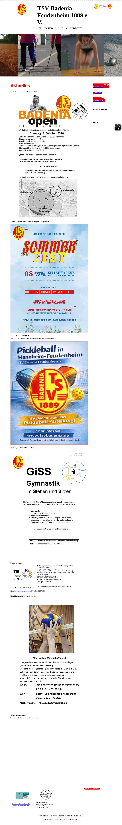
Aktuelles (31, 37)
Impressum (49, 819)
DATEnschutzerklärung (66, 819)
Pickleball (31, 53)
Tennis (33, 55)
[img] (21, 9)
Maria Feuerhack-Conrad (24, 591)
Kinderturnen (30, 46)
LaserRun (32, 48)
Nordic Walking (29, 50)
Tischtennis (31, 57)
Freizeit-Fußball (28, 41)
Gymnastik (31, 43)
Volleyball (31, 59)
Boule (33, 39)
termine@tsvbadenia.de (31, 718)
